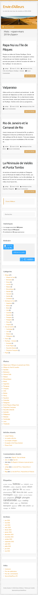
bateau (16, 483)
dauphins (18, 487)
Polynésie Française (12, 350)
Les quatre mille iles (10, 438)
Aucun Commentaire (10, 109)
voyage (5, 508)
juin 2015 (7, 548)
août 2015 (7, 544)
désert (29, 487)
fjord (4, 489)
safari (12, 503)
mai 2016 (7, 522)
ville (20, 505)
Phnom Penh (8, 445)
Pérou (8, 322)
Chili (4, 71)
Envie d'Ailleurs (13, 7)
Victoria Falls (7, 374)
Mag (6, 471)
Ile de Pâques (9, 71)
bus (22, 484)
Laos (7, 331)
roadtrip (25, 501)
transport (7, 506)
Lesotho (8, 284)
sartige (6, 68)
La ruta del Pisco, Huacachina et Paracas (22, 471)
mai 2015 (7, 551)
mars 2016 (8, 527)
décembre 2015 (9, 534)
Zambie (8, 296)
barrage (10, 484)
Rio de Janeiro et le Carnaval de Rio (15, 125)
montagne (8, 495)
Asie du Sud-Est (9, 327)
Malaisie (8, 334)
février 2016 (8, 530)
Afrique (7, 275)
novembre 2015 (9, 537)
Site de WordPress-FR (11, 576)
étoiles (13, 508)
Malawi (8, 287)
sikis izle (7, 460)
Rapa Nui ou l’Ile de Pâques (15, 47)
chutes (6, 487)
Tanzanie (8, 294)
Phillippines (9, 336)
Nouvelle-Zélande (11, 348)
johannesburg (7, 492)
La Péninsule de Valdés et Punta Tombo (18, 165)
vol (32, 506)
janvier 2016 (8, 532)
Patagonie (11, 189)
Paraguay (9, 317)
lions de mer (22, 492)
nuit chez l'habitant (27, 495)
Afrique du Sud (10, 277)
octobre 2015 (8, 539)
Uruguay (8, 324)
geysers (9, 489)
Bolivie (8, 305)
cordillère (12, 487)
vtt (9, 508)
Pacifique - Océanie (19, 71)
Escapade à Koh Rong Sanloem (14, 443)
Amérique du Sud (27, 68)
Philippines (6, 414)
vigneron (14, 506)
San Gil (15, 460)
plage (18, 497)
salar (16, 503)
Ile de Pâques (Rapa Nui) (11, 405)
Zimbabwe (9, 298)
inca (24, 489)
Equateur (8, 315)
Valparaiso (10, 87)
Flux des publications (11, 571)
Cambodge (9, 329)
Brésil (4, 149)
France (7, 338)
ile (21, 489)
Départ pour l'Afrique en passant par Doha (16, 365)
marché (30, 492)
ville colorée (26, 506)
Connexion (8, 569)
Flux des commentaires (11, 573)
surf (19, 503)
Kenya (8, 282)
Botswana (9, 279)
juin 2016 (7, 520)
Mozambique (9, 289)
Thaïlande (6, 424)
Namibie (8, 291)
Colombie (8, 312)
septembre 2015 (9, 541)
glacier (16, 489)
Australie (8, 343)
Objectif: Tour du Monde (18, 457)
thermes (24, 503)
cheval (31, 484)
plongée (26, 497)
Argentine (5, 189)
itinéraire (28, 489)
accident (5, 484)
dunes (24, 487)
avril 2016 (7, 525)
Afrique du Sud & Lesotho (11, 367)
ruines (6, 503)
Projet (6, 352)
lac (14, 492)
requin (20, 500)
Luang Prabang (9, 436)
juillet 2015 (8, 546)
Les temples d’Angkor (11, 440)
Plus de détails (30, 76)
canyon (26, 484)
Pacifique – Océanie (10, 341)
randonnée (10, 500)
